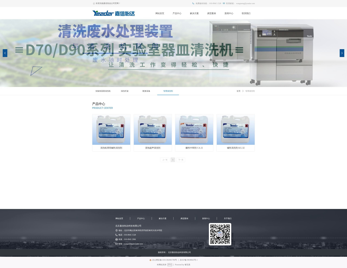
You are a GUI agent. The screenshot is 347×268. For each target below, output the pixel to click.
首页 (238, 91)
